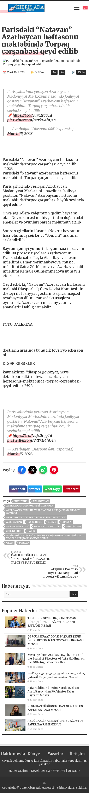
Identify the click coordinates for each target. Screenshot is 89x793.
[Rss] (44, 782)
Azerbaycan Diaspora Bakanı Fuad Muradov (36, 517)
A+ (54, 72)
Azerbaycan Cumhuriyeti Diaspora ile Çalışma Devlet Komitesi (43, 511)
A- (62, 72)
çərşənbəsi (35, 521)
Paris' (31, 531)
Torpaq (24, 542)
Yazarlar (55, 753)
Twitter (34, 489)
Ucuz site (74, 771)
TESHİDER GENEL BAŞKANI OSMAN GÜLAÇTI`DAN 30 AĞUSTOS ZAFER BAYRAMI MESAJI (52, 621)
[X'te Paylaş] (32, 470)
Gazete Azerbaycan (47, 526)
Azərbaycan (14, 521)
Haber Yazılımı (19, 771)
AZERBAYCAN (41, 501)
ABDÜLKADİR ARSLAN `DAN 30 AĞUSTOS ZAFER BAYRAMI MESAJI (55, 722)
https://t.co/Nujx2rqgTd (32, 115)
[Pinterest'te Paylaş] (54, 470)
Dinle (81, 72)
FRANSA (66, 521)
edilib (52, 521)
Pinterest (71, 489)
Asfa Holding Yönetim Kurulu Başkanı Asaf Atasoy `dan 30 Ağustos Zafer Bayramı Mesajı (53, 691)
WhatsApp (52, 489)
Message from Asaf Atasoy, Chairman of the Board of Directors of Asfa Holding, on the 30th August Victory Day (56, 658)
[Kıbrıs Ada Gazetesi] (26, 7)
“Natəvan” (20, 501)
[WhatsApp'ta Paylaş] (43, 470)
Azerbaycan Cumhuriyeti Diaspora (29, 505)
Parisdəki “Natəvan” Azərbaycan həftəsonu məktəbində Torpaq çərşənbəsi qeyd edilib (43, 537)
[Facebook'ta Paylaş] (22, 470)
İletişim (77, 753)
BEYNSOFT (58, 771)
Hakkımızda (12, 753)
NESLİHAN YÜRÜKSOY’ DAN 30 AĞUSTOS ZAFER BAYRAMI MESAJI (55, 708)
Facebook (18, 489)
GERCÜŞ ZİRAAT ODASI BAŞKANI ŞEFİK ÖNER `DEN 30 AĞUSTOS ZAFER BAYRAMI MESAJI (56, 640)
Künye (34, 753)
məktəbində (14, 531)
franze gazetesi (17, 526)
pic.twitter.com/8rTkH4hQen (31, 120)
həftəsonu (73, 526)
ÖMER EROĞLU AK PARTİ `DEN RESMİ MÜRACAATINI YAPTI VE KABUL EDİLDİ (31, 557)
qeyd (9, 542)
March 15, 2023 (19, 133)
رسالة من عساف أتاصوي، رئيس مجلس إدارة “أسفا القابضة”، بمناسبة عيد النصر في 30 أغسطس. (56, 675)
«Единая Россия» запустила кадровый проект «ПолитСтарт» (60, 571)
